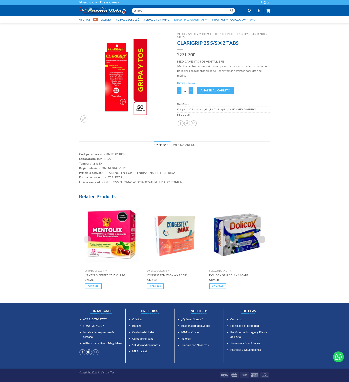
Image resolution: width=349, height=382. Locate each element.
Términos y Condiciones (245, 343)
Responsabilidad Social (195, 325)
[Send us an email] (268, 2)
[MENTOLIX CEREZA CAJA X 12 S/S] (112, 235)
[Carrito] (268, 11)
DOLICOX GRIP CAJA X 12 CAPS (228, 275)
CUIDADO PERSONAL (156, 19)
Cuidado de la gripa (235, 34)
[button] (338, 356)
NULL (189, 115)
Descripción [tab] (162, 145)
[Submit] (232, 11)
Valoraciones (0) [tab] (184, 145)
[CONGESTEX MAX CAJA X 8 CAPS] (174, 235)
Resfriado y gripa (218, 109)
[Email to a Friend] (194, 123)
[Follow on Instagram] (265, 2)
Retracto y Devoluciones (245, 349)
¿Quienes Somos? (192, 319)
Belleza (136, 325)
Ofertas (137, 319)
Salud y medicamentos (146, 345)
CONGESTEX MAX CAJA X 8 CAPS (167, 275)
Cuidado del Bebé (143, 332)
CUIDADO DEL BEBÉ (127, 19)
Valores (186, 338)
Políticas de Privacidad (244, 325)
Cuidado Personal (143, 338)
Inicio (181, 34)
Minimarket (139, 351)
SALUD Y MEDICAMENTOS (189, 19)
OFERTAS (84, 19)
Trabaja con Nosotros (195, 345)
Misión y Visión (190, 332)
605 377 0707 (111, 2)
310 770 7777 (89, 2)
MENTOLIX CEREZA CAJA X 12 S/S (105, 275)
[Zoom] (83, 119)
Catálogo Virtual (242, 19)
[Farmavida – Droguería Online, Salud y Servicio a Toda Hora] (102, 10)
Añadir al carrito (215, 90)
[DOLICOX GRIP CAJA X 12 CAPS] (236, 235)
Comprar (93, 286)
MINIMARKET (217, 19)
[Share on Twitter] (187, 123)
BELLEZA (106, 19)
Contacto (236, 319)
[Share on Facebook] (181, 123)
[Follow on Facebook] (261, 2)
